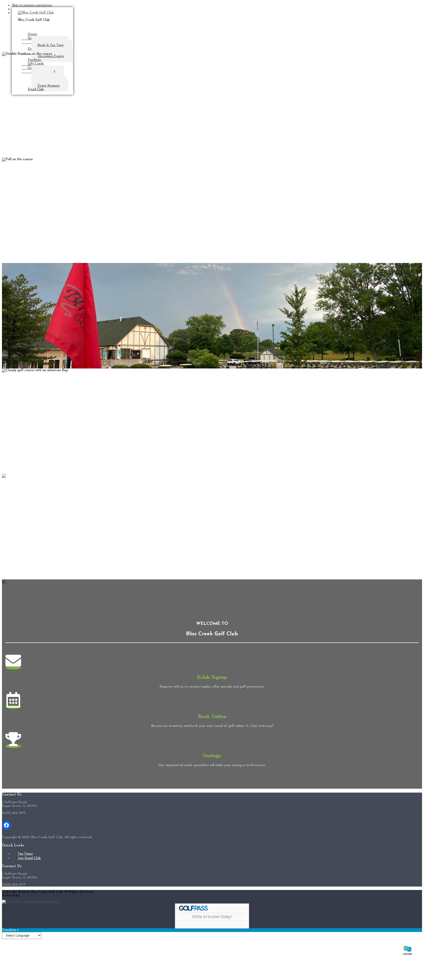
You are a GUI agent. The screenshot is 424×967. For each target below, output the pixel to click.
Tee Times (25, 854)
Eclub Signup (212, 677)
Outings (212, 756)
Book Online (212, 716)
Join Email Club (29, 858)
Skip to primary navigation (32, 5)
